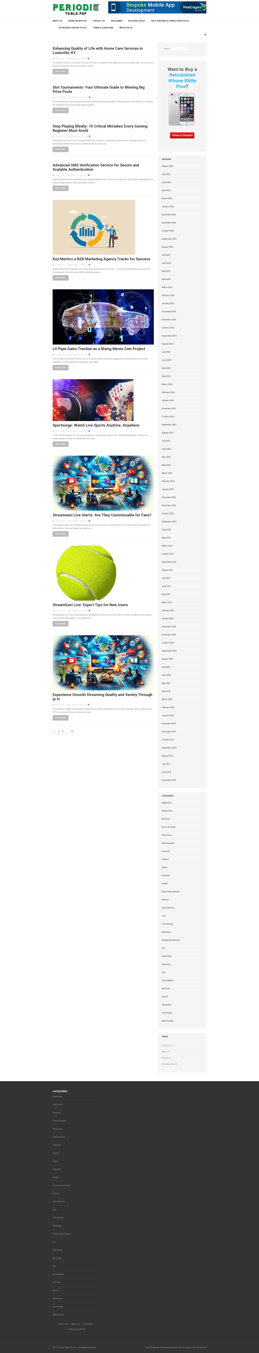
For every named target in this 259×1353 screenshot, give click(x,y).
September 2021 (169, 562)
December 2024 (169, 311)
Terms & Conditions (103, 28)
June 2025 (166, 263)
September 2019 (169, 748)
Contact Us (99, 21)
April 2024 (166, 376)
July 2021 (166, 578)
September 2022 (169, 521)
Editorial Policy (136, 21)
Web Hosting (167, 1021)
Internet (165, 899)
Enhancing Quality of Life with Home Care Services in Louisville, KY (98, 50)
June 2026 (166, 182)
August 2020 (167, 659)
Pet (163, 948)
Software (166, 988)
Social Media (167, 980)
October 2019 (168, 740)
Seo (163, 972)
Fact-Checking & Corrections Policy (170, 21)
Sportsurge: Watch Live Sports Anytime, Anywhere (96, 425)
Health (165, 883)
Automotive (167, 811)
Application (167, 803)
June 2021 (166, 586)
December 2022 (169, 497)
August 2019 (167, 756)
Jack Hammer (168, 908)
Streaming (166, 1004)
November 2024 (169, 319)
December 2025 (169, 214)
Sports (165, 996)
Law (164, 916)
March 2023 (167, 473)
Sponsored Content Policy (73, 28)
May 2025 (166, 271)
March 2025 (167, 287)
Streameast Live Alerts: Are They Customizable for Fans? (102, 515)
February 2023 (168, 481)
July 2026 (166, 174)
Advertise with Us (77, 21)
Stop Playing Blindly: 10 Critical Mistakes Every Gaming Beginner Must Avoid (100, 128)
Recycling (166, 964)
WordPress (201, 1347)
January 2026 (168, 206)
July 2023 (166, 441)
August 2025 (167, 247)
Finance (165, 859)
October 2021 (168, 554)
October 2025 (168, 231)
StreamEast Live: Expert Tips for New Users (90, 605)
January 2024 (168, 400)
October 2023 (168, 416)
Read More (60, 71)
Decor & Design (168, 827)
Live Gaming (167, 924)
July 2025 (166, 255)
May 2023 (166, 457)
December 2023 (169, 408)
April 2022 (166, 538)
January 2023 (168, 489)
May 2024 (166, 368)
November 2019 (169, 731)
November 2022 (169, 505)
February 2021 (168, 610)
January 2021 (168, 618)
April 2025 (166, 279)
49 (73, 731)
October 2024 (168, 328)
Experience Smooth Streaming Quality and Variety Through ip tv (102, 697)
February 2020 (168, 707)
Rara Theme (178, 1347)
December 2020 (169, 626)
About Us (57, 21)
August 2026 (167, 166)
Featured (166, 851)
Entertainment (168, 843)
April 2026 (166, 190)
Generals (166, 875)
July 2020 (166, 667)
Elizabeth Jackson (78, 59)
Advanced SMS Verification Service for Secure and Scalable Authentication (96, 167)
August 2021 (167, 570)
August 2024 (167, 344)
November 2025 (169, 222)
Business (166, 819)
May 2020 (166, 683)
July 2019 (166, 764)
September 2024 (169, 336)
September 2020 (169, 651)
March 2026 (167, 198)
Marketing (166, 932)
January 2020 (168, 715)
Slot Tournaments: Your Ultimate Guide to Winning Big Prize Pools (99, 89)
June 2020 (166, 675)
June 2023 (166, 449)
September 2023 (169, 424)
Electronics (167, 835)
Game (164, 867)
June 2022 (166, 529)
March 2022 (167, 546)
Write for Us (126, 28)
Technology (167, 1013)
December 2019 (169, 723)
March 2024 (167, 384)
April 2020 (166, 691)
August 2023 (167, 433)
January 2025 (168, 303)
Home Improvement (171, 891)
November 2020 (169, 634)
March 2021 (167, 602)
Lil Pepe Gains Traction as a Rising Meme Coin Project (99, 349)
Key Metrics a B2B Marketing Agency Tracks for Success (101, 259)
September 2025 (169, 239)
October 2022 (168, 513)
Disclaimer (116, 21)
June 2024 (166, 360)
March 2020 (167, 699)
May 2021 (166, 594)
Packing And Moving (171, 940)
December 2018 (169, 780)
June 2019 (166, 772)
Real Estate (167, 956)
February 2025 (168, 295)
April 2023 (166, 465)
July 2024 (166, 352)
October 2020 (168, 643)
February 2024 (168, 392)
